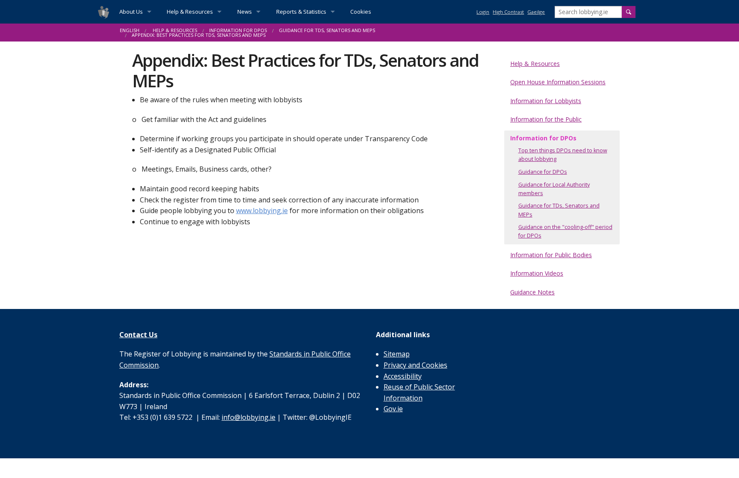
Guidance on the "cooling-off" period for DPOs (565, 231)
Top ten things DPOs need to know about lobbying (562, 155)
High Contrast (508, 12)
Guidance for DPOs (542, 171)
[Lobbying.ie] (103, 12)
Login (482, 12)
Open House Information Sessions (558, 82)
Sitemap (397, 354)
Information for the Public (546, 119)
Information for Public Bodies (551, 255)
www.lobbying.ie (262, 210)
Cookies (360, 11)
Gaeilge (536, 12)
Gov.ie (393, 408)
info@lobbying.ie (248, 417)
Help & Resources (190, 11)
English (129, 30)
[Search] (629, 12)
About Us (131, 11)
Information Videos (536, 273)
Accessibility (403, 376)
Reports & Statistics (301, 11)
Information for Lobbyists (545, 101)
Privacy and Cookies (415, 365)
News (244, 11)
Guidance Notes (532, 292)
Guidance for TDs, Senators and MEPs (327, 30)
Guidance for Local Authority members (554, 189)
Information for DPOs (238, 30)
